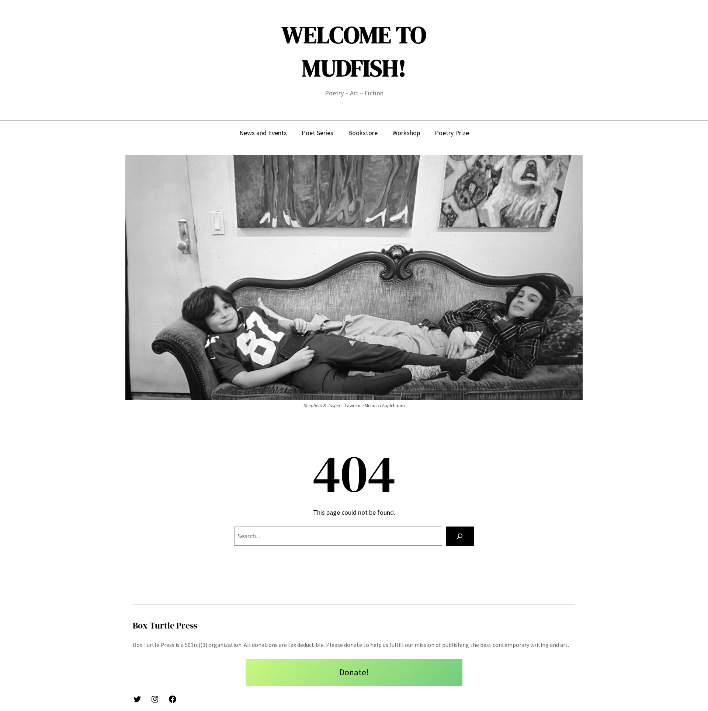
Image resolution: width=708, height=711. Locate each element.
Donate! (354, 672)
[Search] (460, 536)
